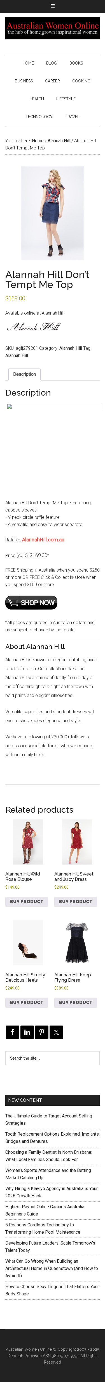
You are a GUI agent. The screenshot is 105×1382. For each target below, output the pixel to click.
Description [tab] (24, 374)
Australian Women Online (52, 28)
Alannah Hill (59, 140)
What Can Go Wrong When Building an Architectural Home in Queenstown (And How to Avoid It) (51, 1268)
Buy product (27, 901)
